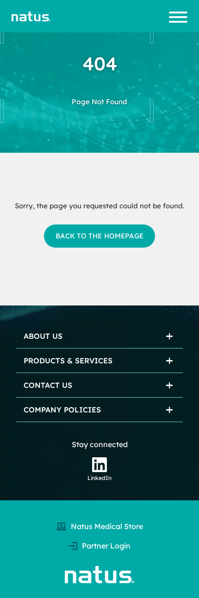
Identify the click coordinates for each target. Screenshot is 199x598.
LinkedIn (99, 477)
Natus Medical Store (107, 526)
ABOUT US (43, 336)
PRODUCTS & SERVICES (68, 360)
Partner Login (106, 545)
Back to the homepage (99, 235)
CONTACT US (48, 385)
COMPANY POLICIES (62, 409)
